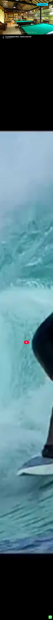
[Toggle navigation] (50, 4)
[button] (17, 32)
